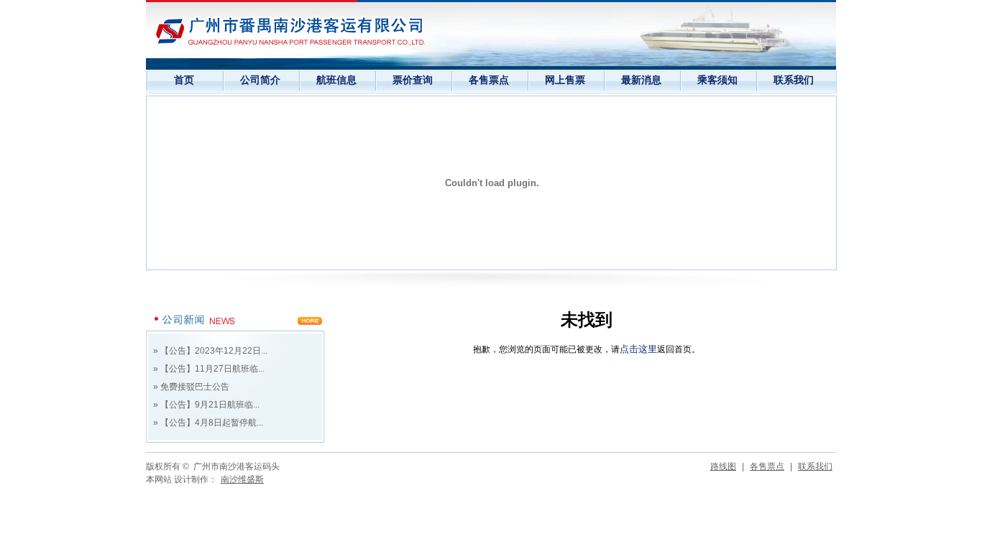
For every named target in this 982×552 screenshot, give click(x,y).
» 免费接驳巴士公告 (191, 387)
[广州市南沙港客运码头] (290, 31)
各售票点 (489, 80)
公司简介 (260, 80)
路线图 (723, 466)
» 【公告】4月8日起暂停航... (208, 423)
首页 (184, 80)
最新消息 (641, 80)
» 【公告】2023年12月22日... (210, 351)
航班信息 (336, 80)
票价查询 (413, 80)
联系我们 (794, 80)
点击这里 (638, 349)
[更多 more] (236, 328)
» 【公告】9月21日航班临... (206, 405)
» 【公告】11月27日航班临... (209, 369)
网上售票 (565, 80)
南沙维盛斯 (242, 479)
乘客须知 (717, 80)
